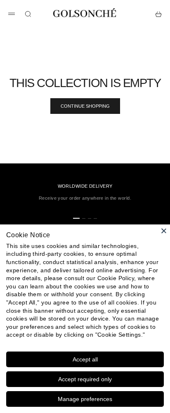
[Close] (164, 230)
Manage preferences (85, 399)
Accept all (85, 359)
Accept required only (85, 379)
